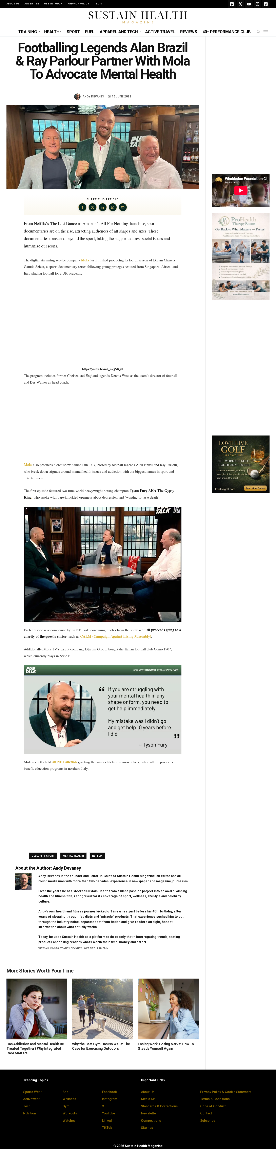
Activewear (31, 1099)
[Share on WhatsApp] (113, 207)
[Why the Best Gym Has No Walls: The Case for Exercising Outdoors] (102, 1009)
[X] (240, 4)
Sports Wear (32, 1092)
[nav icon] (266, 32)
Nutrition (29, 1113)
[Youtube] (249, 4)
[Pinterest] (266, 4)
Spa (65, 1092)
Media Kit (148, 1099)
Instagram (109, 1099)
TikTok (107, 1128)
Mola (85, 260)
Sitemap (147, 1128)
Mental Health (73, 855)
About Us (148, 1092)
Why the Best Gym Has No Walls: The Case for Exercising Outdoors (101, 1046)
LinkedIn (102, 948)
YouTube (108, 1113)
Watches (69, 1121)
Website (89, 948)
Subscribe (207, 1121)
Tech (27, 1106)
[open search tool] (258, 32)
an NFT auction (64, 761)
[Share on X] (92, 207)
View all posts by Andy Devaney (60, 948)
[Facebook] (232, 4)
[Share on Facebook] (82, 207)
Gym (66, 1106)
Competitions (151, 1121)
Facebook (109, 1092)
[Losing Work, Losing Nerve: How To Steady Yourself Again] (168, 1009)
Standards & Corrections (159, 1106)
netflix (97, 855)
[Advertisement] (102, 423)
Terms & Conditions (215, 1099)
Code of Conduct (213, 1106)
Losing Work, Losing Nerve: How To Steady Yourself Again (166, 1046)
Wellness (69, 1099)
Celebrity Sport (43, 855)
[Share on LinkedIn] (103, 207)
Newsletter (149, 1113)
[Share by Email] (123, 207)
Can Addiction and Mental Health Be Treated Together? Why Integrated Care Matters (35, 1048)
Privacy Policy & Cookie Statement (225, 1092)
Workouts (70, 1113)
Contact (206, 1113)
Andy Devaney (93, 96)
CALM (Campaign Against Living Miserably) (115, 636)
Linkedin (108, 1121)
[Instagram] (257, 4)
